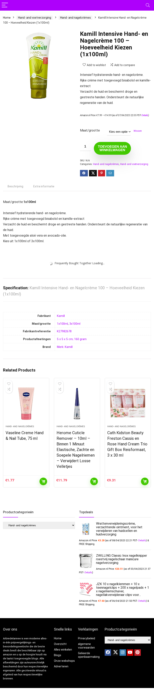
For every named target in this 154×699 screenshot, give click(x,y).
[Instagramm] (123, 652)
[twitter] (115, 652)
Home (7, 17)
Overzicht (60, 644)
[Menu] (5, 5)
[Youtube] (130, 652)
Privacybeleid (86, 638)
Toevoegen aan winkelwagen (112, 148)
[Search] (148, 5)
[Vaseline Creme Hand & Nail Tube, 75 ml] (26, 404)
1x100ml (62, 323)
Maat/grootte (90, 130)
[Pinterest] (137, 652)
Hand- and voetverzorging (34, 17)
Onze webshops (64, 660)
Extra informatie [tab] (43, 186)
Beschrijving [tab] (15, 186)
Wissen (138, 131)
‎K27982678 (64, 331)
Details (145, 115)
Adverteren (61, 666)
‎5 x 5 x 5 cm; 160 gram (72, 339)
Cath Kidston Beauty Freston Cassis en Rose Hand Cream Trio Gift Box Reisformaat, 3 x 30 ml (127, 444)
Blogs (57, 655)
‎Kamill (61, 316)
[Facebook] (108, 652)
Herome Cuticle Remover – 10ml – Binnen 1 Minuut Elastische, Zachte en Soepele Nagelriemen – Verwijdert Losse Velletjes (76, 449)
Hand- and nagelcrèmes (75, 17)
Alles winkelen (63, 649)
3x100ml (74, 323)
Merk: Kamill (65, 347)
